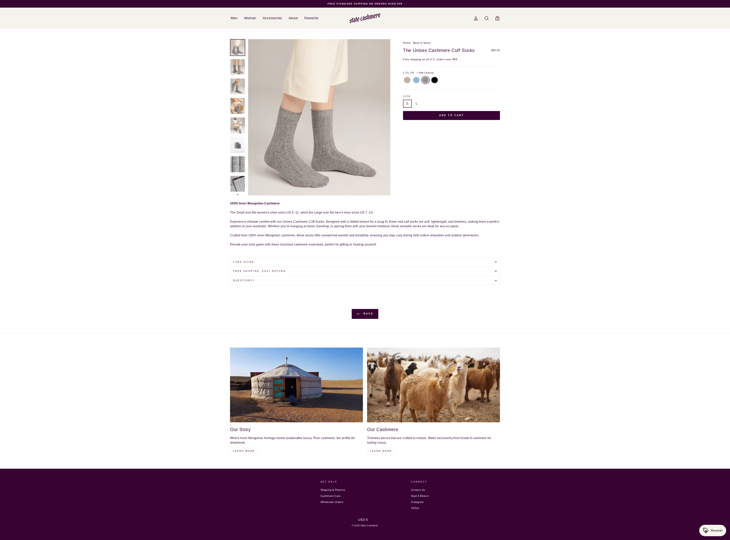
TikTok (415, 508)
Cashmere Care (331, 496)
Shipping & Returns (333, 489)
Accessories (272, 18)
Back (367, 313)
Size (407, 96)
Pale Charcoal (425, 80)
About (293, 18)
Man (234, 18)
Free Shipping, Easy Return (259, 271)
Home (407, 42)
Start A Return (420, 496)
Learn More (244, 451)
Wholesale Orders (332, 502)
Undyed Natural (407, 80)
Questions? (244, 280)
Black (434, 80)
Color (418, 72)
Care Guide (243, 262)
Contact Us (418, 489)
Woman (250, 18)
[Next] (237, 193)
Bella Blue (416, 80)
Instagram (417, 502)
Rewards (311, 18)
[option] (365, 4)
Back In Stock (421, 42)
